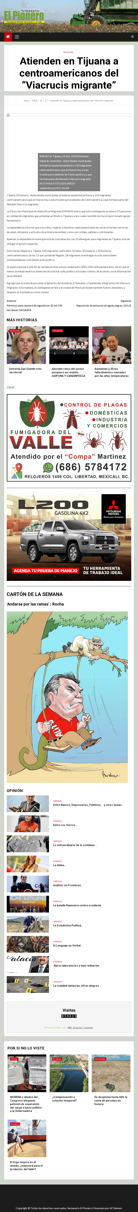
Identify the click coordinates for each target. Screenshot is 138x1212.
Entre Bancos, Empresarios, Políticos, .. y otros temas (87, 805)
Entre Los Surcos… (65, 825)
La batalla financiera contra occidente (77, 905)
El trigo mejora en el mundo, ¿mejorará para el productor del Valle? (26, 1166)
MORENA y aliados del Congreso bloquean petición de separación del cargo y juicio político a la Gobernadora (26, 1104)
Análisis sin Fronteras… (68, 885)
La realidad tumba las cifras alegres (76, 985)
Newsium (99, 1208)
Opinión (57, 801)
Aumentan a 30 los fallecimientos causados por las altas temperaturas (112, 372)
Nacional (100, 1059)
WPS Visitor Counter (80, 1027)
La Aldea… (59, 865)
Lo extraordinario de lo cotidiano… (75, 845)
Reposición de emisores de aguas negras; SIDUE (103, 303)
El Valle (57, 1059)
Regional (68, 52)
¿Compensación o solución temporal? (64, 1098)
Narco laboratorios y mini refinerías (76, 965)
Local (14, 1059)
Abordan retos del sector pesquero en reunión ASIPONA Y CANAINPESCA (68, 372)
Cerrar (10, 386)
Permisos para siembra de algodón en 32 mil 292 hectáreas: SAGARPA (34, 305)
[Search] (132, 36)
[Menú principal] (17, 36)
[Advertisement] (64, 1195)
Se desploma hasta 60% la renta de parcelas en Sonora (110, 1100)
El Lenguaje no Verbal (67, 945)
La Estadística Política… (68, 925)
